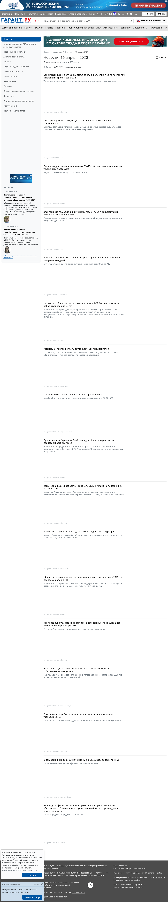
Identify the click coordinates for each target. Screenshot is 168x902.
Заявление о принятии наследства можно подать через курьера (79, 531)
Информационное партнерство (18, 101)
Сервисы (7, 86)
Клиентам (94, 13)
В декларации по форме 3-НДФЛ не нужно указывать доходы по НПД (81, 759)
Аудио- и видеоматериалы (16, 66)
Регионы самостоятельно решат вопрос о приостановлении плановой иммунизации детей (82, 259)
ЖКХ (98, 27)
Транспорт (125, 27)
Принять (32, 875)
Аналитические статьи (14, 56)
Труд (69, 27)
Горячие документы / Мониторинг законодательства (20, 45)
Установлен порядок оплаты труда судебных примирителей (76, 348)
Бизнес (49, 27)
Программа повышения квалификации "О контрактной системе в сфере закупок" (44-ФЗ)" (19, 197)
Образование (110, 27)
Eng (163, 14)
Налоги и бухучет (33, 27)
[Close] (41, 884)
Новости (7, 39)
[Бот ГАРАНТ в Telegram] (123, 13)
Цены (43, 13)
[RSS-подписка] (135, 13)
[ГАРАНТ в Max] (114, 13)
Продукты (32, 13)
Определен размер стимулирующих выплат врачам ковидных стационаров (77, 122)
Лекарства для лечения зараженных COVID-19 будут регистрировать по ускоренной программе (83, 167)
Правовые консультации (15, 51)
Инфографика (10, 76)
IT (147, 27)
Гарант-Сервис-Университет (54, 897)
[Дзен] (110, 14)
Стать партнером (77, 13)
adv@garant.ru (159, 877)
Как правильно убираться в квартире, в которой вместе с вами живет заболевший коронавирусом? (82, 624)
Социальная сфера (84, 27)
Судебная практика (11, 27)
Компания (6, 13)
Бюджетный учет (66, 432)
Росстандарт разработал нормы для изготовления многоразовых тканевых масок (79, 715)
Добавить (48, 67)
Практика (60, 27)
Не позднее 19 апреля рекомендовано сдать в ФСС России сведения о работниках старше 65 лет (82, 304)
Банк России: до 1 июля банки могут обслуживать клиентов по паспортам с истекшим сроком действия (84, 76)
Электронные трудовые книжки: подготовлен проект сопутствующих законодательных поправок (81, 213)
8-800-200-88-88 (120, 866)
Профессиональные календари (18, 91)
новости (64, 62)
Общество (138, 27)
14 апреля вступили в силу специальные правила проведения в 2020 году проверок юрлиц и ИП (84, 578)
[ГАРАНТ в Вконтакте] (106, 13)
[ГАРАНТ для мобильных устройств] (102, 13)
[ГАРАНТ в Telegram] (118, 13)
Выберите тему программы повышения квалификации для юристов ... (20, 257)
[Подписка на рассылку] (98, 13)
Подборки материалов (14, 110)
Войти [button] (150, 14)
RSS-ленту (74, 62)
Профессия (156, 27)
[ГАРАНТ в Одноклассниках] (127, 13)
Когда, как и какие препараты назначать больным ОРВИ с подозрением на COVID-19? (83, 487)
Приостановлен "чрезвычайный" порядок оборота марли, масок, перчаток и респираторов (79, 441)
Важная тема (9, 81)
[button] (151, 21)
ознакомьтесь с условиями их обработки (19, 870)
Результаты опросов (13, 71)
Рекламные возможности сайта (127, 880)
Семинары (60, 13)
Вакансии (19, 13)
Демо (50, 13)
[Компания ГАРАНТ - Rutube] (131, 13)
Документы (8, 96)
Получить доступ (32, 897)
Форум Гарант (10, 106)
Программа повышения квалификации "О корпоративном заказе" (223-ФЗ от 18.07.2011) (19, 232)
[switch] (36, 21)
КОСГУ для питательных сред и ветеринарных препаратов (75, 394)
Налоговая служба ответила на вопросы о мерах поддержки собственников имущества (76, 670)
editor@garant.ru (155, 873)
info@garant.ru (78, 892)
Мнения (7, 61)
